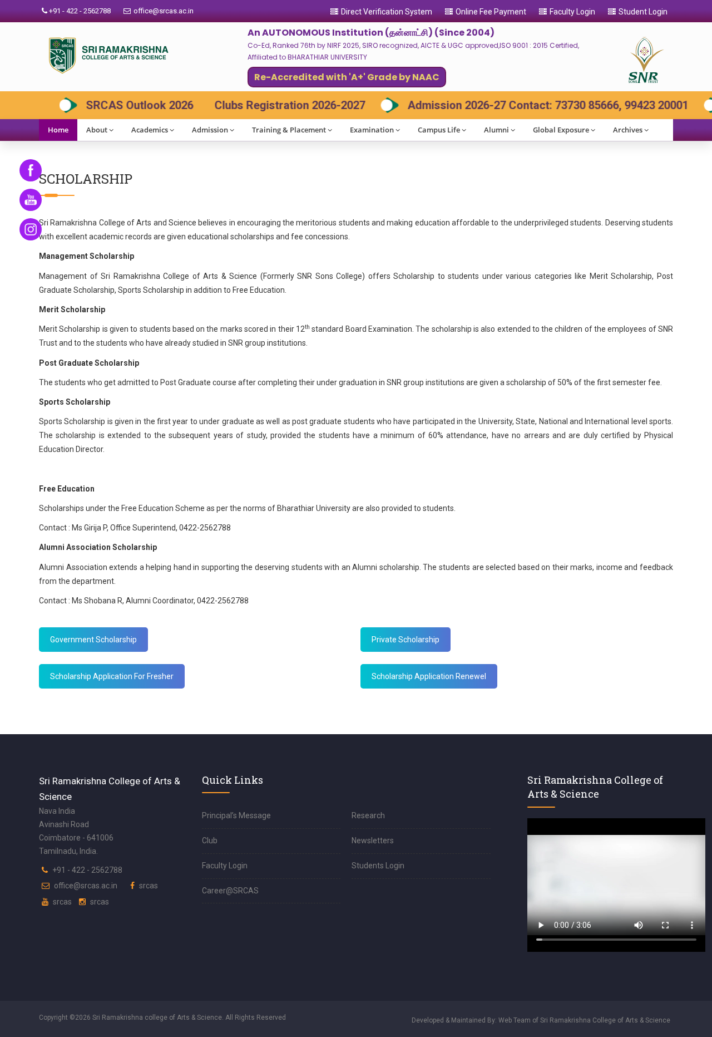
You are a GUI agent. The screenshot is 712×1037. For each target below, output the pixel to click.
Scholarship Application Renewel (429, 676)
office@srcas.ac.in (164, 11)
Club (209, 840)
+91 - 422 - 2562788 (79, 11)
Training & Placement (289, 130)
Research (368, 815)
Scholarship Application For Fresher (112, 676)
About (96, 130)
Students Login (378, 865)
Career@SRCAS (230, 890)
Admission (210, 130)
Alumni (496, 130)
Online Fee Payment (491, 11)
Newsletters (373, 840)
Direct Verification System (386, 11)
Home (58, 130)
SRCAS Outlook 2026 (122, 105)
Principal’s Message (236, 815)
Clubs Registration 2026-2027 (272, 105)
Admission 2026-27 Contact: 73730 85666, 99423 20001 (530, 105)
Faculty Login (572, 11)
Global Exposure (561, 130)
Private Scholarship (405, 639)
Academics (149, 130)
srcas (148, 885)
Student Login (643, 11)
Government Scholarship (93, 639)
